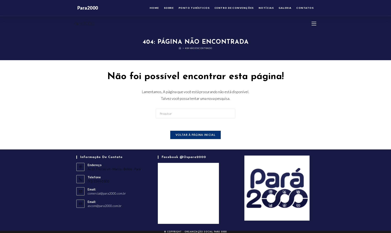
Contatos (305, 7)
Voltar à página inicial (195, 134)
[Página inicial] (180, 48)
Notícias (266, 7)
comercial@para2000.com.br (107, 193)
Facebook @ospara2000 (183, 157)
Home (154, 7)
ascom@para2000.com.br (105, 206)
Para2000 (83, 23)
